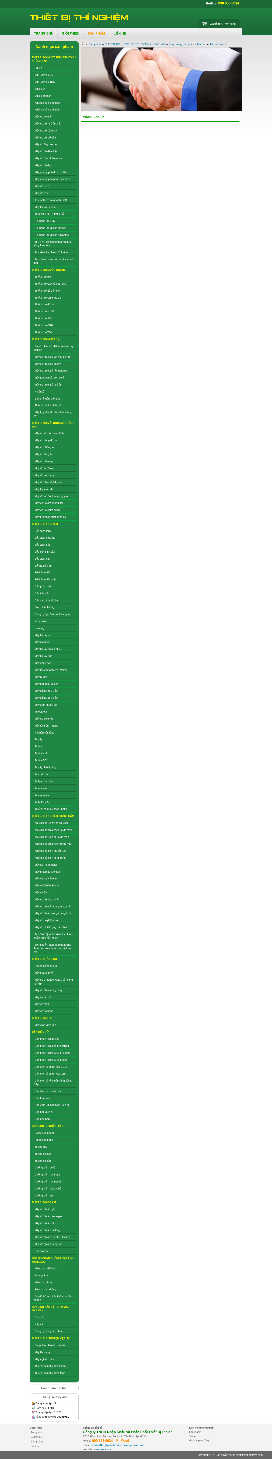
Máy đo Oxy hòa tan (46, 144)
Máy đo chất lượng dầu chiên (51, 927)
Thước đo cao (43, 1153)
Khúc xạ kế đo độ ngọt (47, 102)
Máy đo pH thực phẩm (47, 899)
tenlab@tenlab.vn (132, 1445)
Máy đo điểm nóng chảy (48, 990)
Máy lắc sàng (42, 1352)
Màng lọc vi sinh (44, 1282)
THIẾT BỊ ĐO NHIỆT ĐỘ (46, 339)
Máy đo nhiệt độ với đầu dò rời (52, 356)
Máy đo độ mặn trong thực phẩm (53, 906)
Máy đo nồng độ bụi (46, 440)
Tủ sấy (38, 739)
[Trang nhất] (82, 44)
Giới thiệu (36, 1436)
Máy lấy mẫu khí (44, 489)
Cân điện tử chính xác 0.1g (50, 1073)
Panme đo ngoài (44, 1133)
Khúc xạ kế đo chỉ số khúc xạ (51, 823)
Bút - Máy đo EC (44, 74)
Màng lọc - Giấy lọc (46, 1268)
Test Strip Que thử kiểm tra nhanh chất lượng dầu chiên (53, 936)
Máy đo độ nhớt (44, 718)
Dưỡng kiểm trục (44, 1195)
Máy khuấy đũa (43, 656)
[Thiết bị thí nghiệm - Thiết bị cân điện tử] (79, 17)
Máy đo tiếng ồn (44, 454)
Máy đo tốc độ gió (45, 468)
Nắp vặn (39, 1324)
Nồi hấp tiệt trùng (44, 732)
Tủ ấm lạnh (41, 753)
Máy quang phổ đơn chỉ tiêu (51, 172)
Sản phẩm (95, 44)
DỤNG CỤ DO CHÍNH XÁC (48, 1126)
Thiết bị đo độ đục (45, 304)
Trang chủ (36, 1432)
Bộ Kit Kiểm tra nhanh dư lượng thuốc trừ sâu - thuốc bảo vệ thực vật (52, 948)
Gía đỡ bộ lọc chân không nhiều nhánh (53, 1298)
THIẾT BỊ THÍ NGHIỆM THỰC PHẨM (53, 816)
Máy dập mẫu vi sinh (46, 683)
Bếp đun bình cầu (45, 551)
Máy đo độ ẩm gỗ (45, 1209)
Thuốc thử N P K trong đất (49, 213)
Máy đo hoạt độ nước (47, 920)
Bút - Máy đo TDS (45, 81)
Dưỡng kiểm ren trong (47, 1174)
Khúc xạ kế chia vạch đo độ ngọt (53, 843)
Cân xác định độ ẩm (46, 600)
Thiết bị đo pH (43, 276)
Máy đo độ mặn (43, 116)
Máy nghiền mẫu (44, 1359)
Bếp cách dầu (43, 544)
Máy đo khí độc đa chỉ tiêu (50, 433)
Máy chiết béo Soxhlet (47, 885)
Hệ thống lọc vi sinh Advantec (52, 234)
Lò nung (39, 628)
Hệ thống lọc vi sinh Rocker (50, 227)
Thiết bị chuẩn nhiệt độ (48, 405)
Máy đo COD (42, 193)
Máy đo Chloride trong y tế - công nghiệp (53, 981)
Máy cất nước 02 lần (46, 697)
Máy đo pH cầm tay (46, 130)
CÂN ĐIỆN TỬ (40, 1032)
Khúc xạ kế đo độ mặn (47, 109)
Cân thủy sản (42, 1098)
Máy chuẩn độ (43, 997)
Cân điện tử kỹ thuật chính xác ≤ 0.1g (53, 1082)
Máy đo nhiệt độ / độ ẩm (48, 384)
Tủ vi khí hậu (42, 774)
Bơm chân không (44, 607)
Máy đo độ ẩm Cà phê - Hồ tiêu (53, 1237)
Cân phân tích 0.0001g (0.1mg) (53, 1052)
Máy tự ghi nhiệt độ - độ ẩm (50, 377)
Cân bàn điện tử (44, 1112)
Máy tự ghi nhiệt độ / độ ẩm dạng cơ (53, 414)
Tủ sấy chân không (46, 767)
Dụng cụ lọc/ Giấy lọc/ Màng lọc (53, 614)
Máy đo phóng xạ (45, 447)
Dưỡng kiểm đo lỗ (45, 1167)
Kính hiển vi (41, 621)
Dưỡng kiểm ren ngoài (48, 1181)
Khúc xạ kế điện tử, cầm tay (50, 850)
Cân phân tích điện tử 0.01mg (52, 1045)
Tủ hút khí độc (43, 802)
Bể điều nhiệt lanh (45, 579)
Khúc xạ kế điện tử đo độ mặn (52, 837)
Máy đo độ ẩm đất (45, 1223)
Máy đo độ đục (43, 165)
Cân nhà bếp (42, 1119)
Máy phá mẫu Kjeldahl (48, 871)
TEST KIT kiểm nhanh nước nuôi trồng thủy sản (53, 243)
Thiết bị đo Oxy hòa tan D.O (50, 283)
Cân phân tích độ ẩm (47, 1038)
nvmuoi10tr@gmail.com (105, 1445)
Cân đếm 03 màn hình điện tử (52, 1105)
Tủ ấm (38, 746)
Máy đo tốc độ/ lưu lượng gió (51, 496)
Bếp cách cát (42, 558)
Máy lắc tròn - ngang (46, 725)
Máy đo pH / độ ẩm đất (48, 123)
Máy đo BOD (42, 186)
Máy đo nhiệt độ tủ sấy (48, 363)
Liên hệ (35, 1446)
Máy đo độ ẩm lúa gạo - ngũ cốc (53, 913)
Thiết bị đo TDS (43, 332)
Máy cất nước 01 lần (46, 690)
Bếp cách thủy (43, 531)
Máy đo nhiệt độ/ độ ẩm (48, 482)
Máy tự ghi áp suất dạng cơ (50, 517)
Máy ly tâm (41, 676)
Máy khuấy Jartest (45, 207)
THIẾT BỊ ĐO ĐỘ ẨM (44, 1202)
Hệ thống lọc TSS (45, 220)
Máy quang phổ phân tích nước (53, 179)
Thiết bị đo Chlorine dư (48, 297)
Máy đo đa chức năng (47, 510)
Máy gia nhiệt (42, 642)
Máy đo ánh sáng (45, 475)
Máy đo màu (42, 1004)
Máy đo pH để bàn (45, 137)
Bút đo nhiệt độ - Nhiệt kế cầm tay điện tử (53, 348)
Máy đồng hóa (43, 663)
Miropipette (41, 711)
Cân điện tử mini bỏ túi (48, 1091)
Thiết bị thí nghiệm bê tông (50, 1373)
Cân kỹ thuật (42, 593)
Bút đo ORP (41, 88)
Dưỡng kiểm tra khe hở (48, 1188)
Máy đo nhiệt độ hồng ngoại (51, 370)
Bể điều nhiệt (42, 572)
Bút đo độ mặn (43, 95)
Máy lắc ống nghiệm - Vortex (51, 670)
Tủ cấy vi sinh (42, 795)
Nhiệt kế (39, 391)
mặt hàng (223, 23)
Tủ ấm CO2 (41, 760)
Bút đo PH (40, 68)
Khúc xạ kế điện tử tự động (50, 857)
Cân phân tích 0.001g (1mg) (51, 1059)
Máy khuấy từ (42, 635)
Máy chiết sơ (42, 892)
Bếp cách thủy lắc (45, 537)
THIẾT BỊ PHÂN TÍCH (44, 958)
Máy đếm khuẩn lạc (46, 704)
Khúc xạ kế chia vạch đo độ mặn (53, 830)
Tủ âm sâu (41, 788)
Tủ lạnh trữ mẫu (44, 781)
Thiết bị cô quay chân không (51, 809)
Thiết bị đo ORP (44, 325)
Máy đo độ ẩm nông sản (48, 1244)
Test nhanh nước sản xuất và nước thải (54, 261)
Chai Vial (40, 1317)
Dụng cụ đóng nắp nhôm (49, 1331)
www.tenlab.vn (102, 1449)
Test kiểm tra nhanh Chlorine (51, 252)
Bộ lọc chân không (45, 1289)
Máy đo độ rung (44, 461)
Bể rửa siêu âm (43, 565)
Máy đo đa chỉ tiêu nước (48, 158)
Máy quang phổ (44, 972)
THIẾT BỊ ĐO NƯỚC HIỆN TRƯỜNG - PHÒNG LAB (135, 44)
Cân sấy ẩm (41, 1251)
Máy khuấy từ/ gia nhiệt (48, 649)
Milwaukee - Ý (218, 44)
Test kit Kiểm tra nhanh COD (51, 200)
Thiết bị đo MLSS (44, 311)
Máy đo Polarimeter (46, 864)
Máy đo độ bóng (44, 1011)
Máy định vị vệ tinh (45, 1025)
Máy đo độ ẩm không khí (49, 503)
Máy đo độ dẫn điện (46, 151)
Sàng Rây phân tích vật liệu (50, 1345)
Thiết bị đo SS (43, 318)
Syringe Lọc (41, 1275)
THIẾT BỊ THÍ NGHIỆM (45, 524)
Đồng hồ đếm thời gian (48, 398)
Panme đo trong (44, 1139)
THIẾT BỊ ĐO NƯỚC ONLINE (49, 269)
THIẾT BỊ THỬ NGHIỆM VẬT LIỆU (51, 1338)
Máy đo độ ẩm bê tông (47, 1230)
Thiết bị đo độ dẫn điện (48, 290)
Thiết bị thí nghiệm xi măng (50, 1366)
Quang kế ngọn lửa (46, 965)
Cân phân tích (43, 586)
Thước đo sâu (43, 1160)
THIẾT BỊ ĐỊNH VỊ (42, 1018)
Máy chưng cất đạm (46, 878)
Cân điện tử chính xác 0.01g (51, 1066)
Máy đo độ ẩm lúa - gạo (48, 1216)
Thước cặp (41, 1146)
